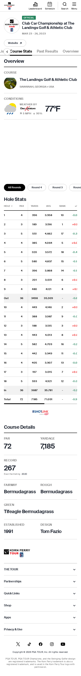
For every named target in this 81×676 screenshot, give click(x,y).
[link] (9, 6)
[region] (40, 303)
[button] (15, 43)
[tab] (21, 52)
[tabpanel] (40, 298)
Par (21, 206)
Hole (9, 206)
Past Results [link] (47, 51)
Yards (34, 206)
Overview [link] (71, 51)
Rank (62, 206)
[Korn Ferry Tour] (17, 553)
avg (48, 206)
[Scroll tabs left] (7, 51)
